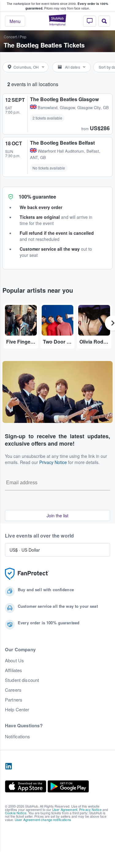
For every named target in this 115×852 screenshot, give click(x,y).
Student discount (22, 680)
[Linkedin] (8, 766)
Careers (13, 689)
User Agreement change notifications (43, 819)
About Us (14, 660)
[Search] (104, 21)
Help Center (17, 709)
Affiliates (13, 670)
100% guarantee (37, 196)
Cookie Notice (15, 812)
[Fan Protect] (27, 574)
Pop (23, 36)
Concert (10, 36)
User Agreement (64, 809)
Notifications (17, 736)
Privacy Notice (53, 462)
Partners (13, 699)
